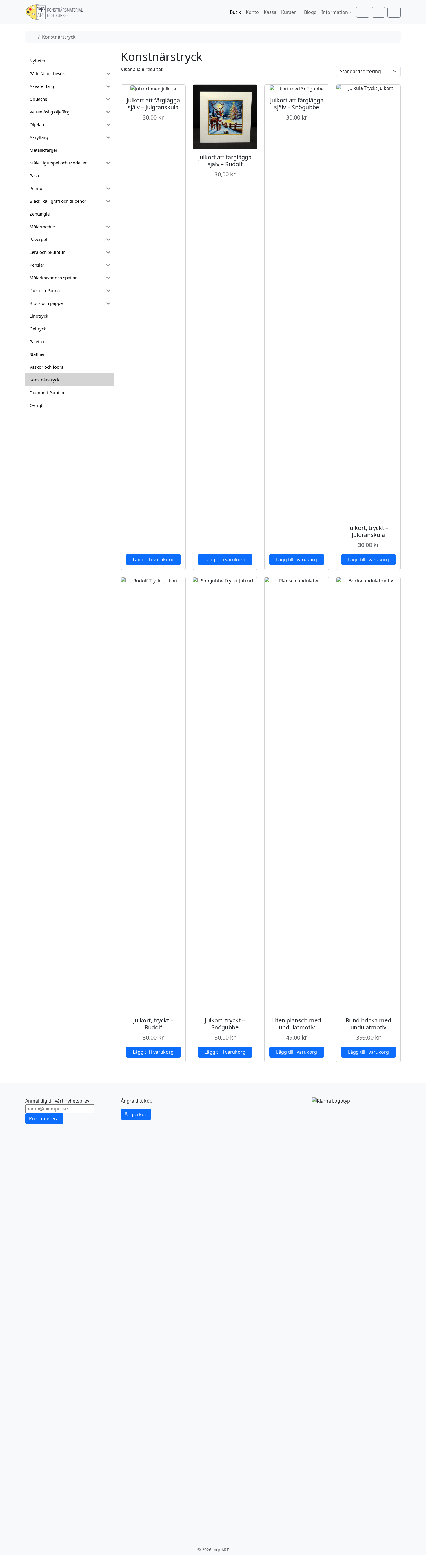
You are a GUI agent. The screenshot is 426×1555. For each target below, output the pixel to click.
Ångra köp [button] (136, 1114)
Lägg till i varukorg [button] (153, 559)
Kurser (288, 12)
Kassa (270, 12)
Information (334, 12)
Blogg (310, 12)
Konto (252, 12)
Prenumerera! (44, 1118)
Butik (235, 12)
